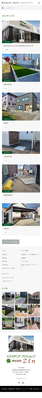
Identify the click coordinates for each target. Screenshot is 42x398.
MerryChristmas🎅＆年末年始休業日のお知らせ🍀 (18, 46)
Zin (6, 88)
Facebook (18, 382)
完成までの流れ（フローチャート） (29, 265)
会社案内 (4, 254)
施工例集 (4, 261)
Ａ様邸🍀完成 (8, 156)
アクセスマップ (21, 378)
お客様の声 (5, 265)
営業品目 (4, 258)
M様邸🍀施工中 (8, 195)
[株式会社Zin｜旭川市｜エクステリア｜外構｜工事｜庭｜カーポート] (21, 359)
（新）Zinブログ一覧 (8, 277)
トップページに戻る (10, 242)
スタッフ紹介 (24, 261)
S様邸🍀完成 (7, 84)
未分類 (6, 49)
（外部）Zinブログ (7, 281)
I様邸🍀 (6, 123)
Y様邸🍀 (6, 228)
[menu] (39, 3)
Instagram (22, 382)
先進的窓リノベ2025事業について (30, 254)
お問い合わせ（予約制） (8, 268)
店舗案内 (23, 258)
